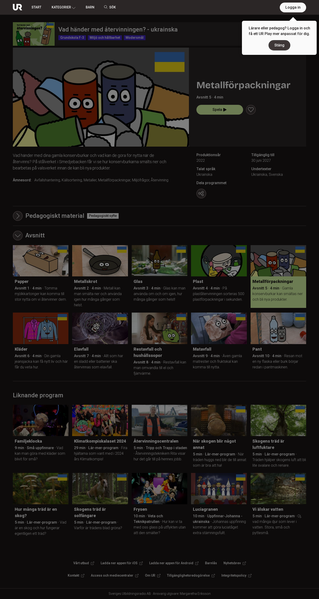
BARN (90, 7)
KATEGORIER (61, 7)
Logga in (293, 7)
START (36, 7)
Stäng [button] (279, 45)
